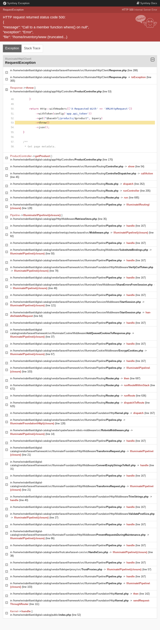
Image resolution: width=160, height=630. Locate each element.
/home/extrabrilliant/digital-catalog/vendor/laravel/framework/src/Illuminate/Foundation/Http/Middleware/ (83, 267)
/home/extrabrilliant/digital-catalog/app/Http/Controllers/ (57, 91)
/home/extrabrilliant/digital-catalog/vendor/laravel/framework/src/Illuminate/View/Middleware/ (83, 284)
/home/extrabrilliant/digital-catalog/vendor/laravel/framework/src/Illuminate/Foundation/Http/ (71, 413)
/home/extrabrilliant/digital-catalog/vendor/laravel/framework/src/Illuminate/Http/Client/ (70, 70)
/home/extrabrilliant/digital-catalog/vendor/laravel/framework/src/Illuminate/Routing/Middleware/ (80, 249)
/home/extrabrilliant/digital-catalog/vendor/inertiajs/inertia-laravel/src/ (61, 232)
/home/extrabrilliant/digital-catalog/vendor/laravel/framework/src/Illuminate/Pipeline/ (67, 204)
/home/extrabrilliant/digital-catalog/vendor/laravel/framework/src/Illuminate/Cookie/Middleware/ (78, 350)
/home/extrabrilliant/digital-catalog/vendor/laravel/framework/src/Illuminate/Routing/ (68, 166)
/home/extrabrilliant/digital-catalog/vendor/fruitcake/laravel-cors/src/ (60, 552)
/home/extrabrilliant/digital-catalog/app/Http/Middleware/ (55, 218)
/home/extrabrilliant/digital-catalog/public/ (42, 614)
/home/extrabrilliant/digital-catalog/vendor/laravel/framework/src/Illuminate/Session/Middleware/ (77, 301)
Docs (148, 3)
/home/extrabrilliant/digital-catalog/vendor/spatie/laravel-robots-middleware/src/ (71, 430)
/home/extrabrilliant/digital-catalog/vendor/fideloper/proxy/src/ (57, 569)
